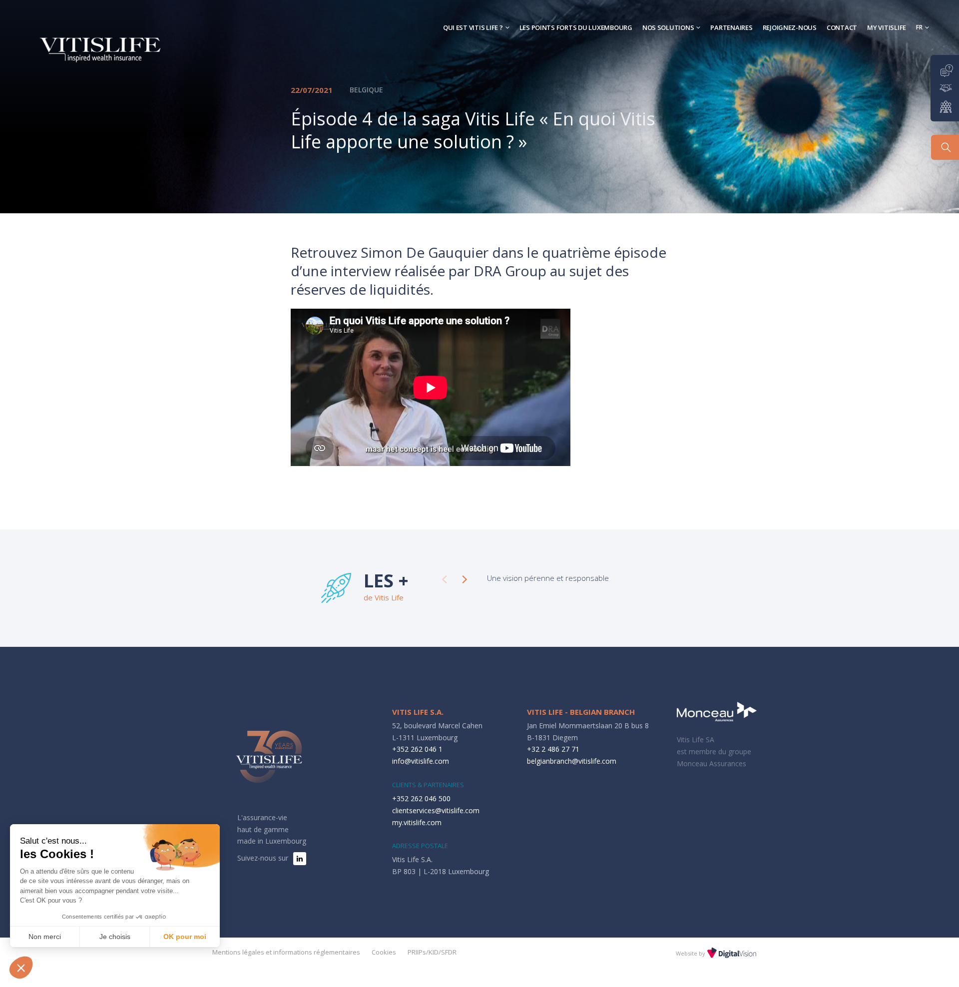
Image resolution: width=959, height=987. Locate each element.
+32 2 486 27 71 (553, 749)
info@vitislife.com (420, 761)
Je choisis (114, 937)
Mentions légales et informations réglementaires (286, 952)
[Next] (464, 579)
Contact (842, 27)
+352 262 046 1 (417, 749)
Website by (691, 953)
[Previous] (444, 579)
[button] (21, 968)
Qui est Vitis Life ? (473, 27)
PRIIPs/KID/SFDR (432, 952)
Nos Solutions (668, 27)
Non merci (44, 937)
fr (919, 27)
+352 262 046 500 (421, 798)
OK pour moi (184, 937)
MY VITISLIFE (886, 27)
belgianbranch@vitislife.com (571, 761)
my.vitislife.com (417, 822)
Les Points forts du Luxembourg (575, 27)
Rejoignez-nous (790, 27)
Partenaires (731, 27)
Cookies (384, 952)
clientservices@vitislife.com (436, 810)
